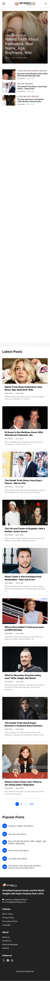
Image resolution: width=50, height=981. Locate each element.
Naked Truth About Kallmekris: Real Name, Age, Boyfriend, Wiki (22, 46)
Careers (5, 948)
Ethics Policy (7, 914)
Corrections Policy (10, 921)
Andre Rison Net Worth (18, 850)
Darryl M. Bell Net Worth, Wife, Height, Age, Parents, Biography (27, 842)
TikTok (23, 35)
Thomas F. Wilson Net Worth (20, 826)
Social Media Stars (12, 35)
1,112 (32, 804)
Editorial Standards (10, 944)
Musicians (34, 70)
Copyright (6, 925)
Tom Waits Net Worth (17, 859)
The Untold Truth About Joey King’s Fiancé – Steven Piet (32, 87)
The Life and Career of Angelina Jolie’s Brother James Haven (30, 100)
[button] (45, 4)
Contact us (6, 941)
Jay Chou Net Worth (17, 834)
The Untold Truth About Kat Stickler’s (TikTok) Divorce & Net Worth (24, 867)
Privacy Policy (8, 918)
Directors (26, 70)
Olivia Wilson (11, 58)
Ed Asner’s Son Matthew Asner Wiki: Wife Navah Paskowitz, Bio (32, 75)
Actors (19, 70)
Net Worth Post (28, 971)
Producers (43, 70)
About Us (6, 937)
